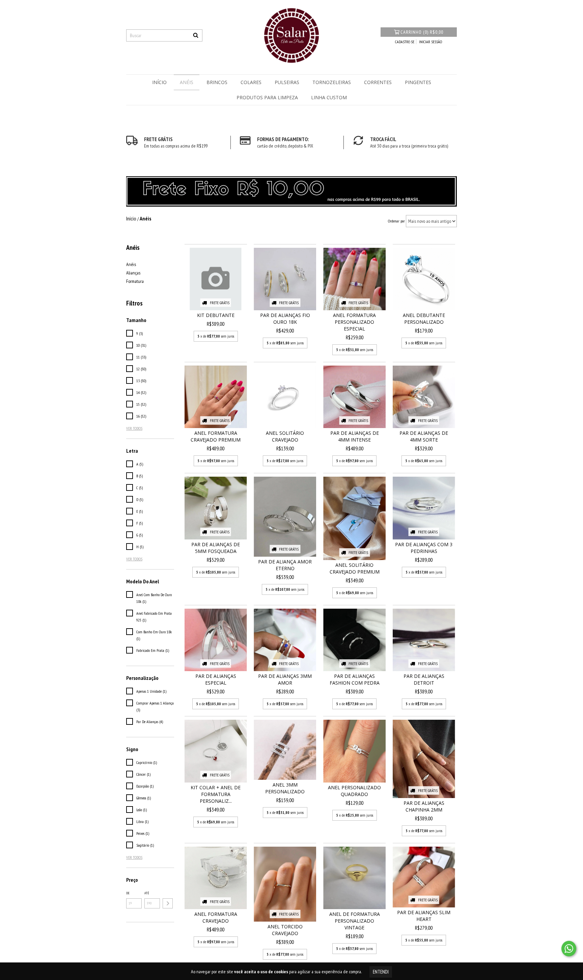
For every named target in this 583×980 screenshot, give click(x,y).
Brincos (216, 82)
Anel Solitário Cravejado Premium (355, 568)
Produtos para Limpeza (267, 97)
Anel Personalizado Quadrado (354, 790)
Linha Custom (329, 97)
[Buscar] (195, 35)
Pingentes (418, 82)
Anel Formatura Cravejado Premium (216, 436)
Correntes (378, 82)
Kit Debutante (215, 315)
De (128, 893)
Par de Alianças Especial (215, 679)
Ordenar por (396, 220)
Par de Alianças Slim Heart (423, 915)
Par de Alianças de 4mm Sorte (423, 436)
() (421, 32)
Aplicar (168, 903)
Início (159, 82)
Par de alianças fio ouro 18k (285, 318)
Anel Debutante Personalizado (424, 318)
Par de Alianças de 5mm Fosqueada (215, 547)
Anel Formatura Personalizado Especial (354, 322)
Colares (251, 82)
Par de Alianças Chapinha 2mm (424, 806)
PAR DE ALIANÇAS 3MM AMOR (285, 679)
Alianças (133, 273)
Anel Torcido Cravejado (285, 929)
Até (146, 893)
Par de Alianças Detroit (424, 679)
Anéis (186, 82)
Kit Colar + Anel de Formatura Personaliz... (216, 794)
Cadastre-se (404, 41)
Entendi (381, 972)
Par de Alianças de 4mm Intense (354, 436)
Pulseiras (287, 82)
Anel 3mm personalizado (285, 788)
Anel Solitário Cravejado (285, 436)
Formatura (135, 281)
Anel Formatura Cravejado (215, 917)
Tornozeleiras (331, 82)
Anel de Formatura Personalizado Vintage (354, 921)
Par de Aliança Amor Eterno (285, 565)
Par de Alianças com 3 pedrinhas (423, 547)
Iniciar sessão (430, 41)
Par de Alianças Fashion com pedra (355, 679)
